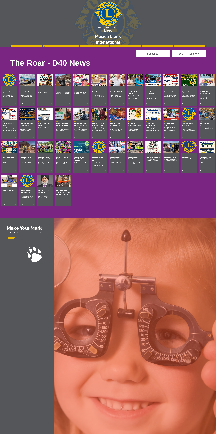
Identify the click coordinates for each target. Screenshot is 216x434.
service (57, 88)
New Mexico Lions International (108, 36)
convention (40, 88)
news (3, 88)
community (40, 155)
